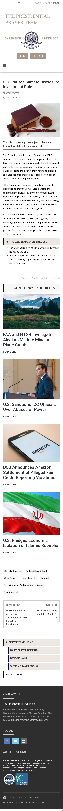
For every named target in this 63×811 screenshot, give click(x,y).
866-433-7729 (19, 709)
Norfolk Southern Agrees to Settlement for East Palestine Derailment (16, 617)
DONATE (38, 56)
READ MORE (9, 352)
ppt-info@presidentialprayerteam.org (29, 719)
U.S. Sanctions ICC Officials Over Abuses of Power (29, 407)
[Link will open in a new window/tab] (7, 741)
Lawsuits (45, 578)
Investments (29, 578)
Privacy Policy (9, 802)
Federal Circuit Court (36, 571)
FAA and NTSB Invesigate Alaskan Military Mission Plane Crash (27, 339)
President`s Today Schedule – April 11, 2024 (46, 614)
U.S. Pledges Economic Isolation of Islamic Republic (30, 543)
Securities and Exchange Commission (23, 585)
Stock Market (11, 592)
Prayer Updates (11, 93)
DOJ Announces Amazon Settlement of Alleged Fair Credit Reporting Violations (29, 472)
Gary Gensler (11, 578)
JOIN (22, 56)
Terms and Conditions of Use (31, 802)
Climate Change (12, 571)
